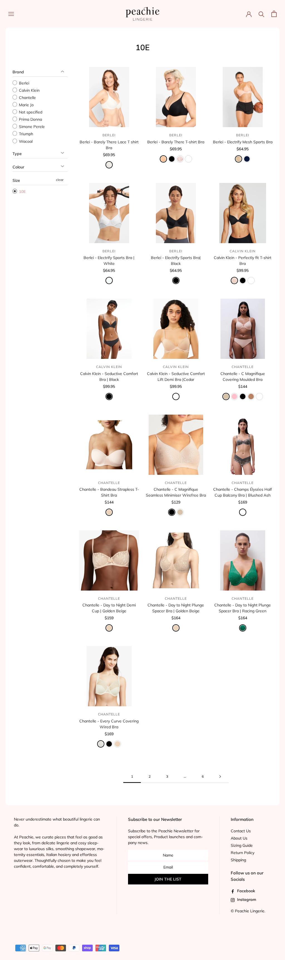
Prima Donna (30, 119)
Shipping (238, 859)
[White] (109, 280)
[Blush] (180, 159)
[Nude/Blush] (238, 159)
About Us (239, 838)
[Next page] (220, 776)
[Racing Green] (242, 628)
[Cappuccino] (251, 396)
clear (59, 180)
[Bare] (234, 280)
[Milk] (101, 744)
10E (22, 191)
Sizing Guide (242, 845)
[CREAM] (109, 165)
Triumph (25, 134)
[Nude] (180, 512)
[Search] (261, 14)
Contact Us (241, 830)
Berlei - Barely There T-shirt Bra (175, 141)
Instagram (246, 899)
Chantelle (27, 97)
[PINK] (234, 396)
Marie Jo (26, 104)
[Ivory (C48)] (188, 159)
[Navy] (247, 159)
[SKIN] (163, 159)
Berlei (23, 83)
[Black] (176, 280)
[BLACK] (172, 159)
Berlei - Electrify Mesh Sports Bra (242, 141)
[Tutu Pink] (259, 396)
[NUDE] (226, 396)
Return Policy (242, 852)
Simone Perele (31, 126)
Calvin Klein (29, 90)
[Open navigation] (11, 14)
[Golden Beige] (109, 512)
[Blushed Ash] (242, 512)
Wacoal (25, 141)
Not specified (30, 112)
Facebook (245, 890)
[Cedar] (251, 280)
